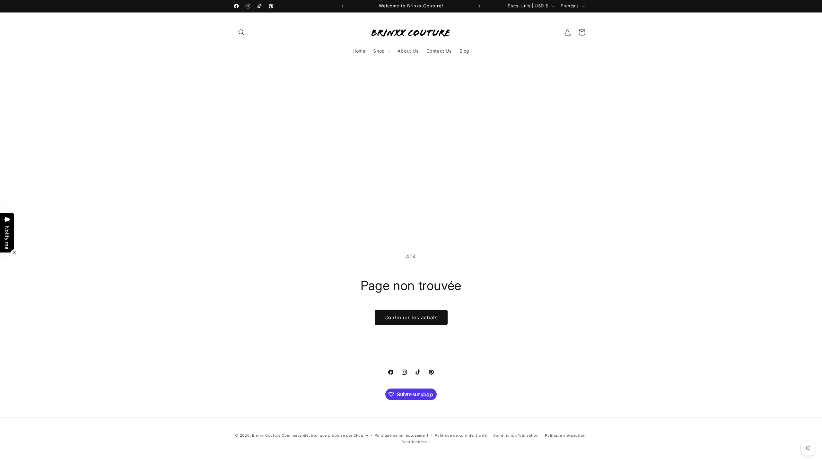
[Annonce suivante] (479, 6)
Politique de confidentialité (461, 435)
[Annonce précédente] (343, 6)
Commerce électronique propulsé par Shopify (325, 435)
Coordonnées (414, 442)
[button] (241, 32)
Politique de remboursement (402, 435)
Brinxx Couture (266, 435)
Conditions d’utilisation (516, 435)
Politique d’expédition (566, 435)
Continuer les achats (411, 317)
